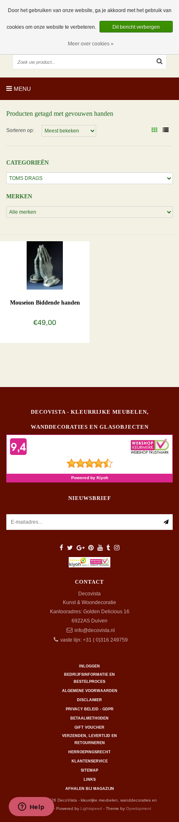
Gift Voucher (89, 727)
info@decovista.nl (95, 630)
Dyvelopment (138, 808)
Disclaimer (89, 700)
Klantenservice (90, 761)
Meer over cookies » (91, 44)
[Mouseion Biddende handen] (44, 265)
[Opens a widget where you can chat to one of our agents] (31, 807)
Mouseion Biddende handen (45, 303)
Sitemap (89, 770)
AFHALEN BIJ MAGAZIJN (89, 789)
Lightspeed (91, 808)
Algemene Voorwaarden (89, 691)
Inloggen (89, 666)
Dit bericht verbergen (136, 27)
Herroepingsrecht (89, 752)
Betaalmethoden (89, 718)
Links (90, 779)
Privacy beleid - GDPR (90, 709)
